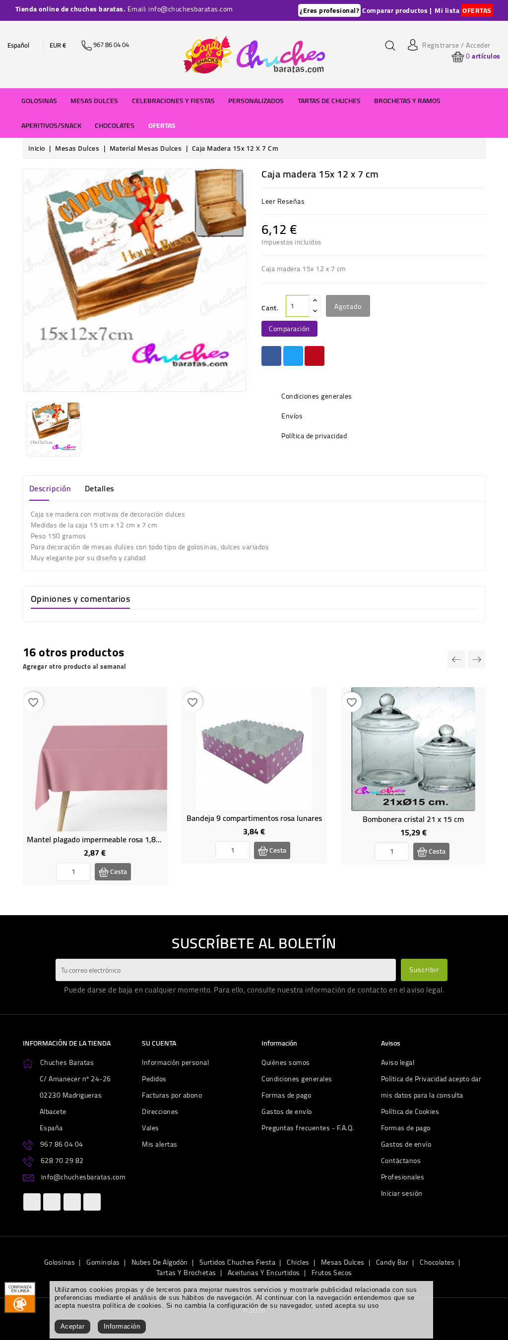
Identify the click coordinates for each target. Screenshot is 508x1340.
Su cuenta (159, 1043)
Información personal (175, 1062)
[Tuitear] (293, 356)
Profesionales (403, 1176)
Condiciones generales (296, 1078)
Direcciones (160, 1111)
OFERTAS (477, 10)
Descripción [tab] (50, 488)
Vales (150, 1127)
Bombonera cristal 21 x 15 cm (413, 819)
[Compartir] (271, 356)
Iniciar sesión (402, 1193)
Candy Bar (392, 1262)
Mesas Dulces (343, 1262)
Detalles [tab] (99, 488)
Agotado (348, 306)
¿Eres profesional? (329, 10)
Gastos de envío (286, 1111)
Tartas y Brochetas (186, 1272)
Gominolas (103, 1262)
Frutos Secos (332, 1272)
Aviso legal (398, 1062)
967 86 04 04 (61, 1144)
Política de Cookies (410, 1111)
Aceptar (73, 1326)
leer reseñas (283, 201)
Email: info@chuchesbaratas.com (180, 8)
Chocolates (437, 1262)
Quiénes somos (285, 1062)
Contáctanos (401, 1160)
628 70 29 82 (62, 1160)
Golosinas (59, 1262)
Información (122, 1326)
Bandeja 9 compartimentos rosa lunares (254, 818)
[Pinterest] (314, 356)
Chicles (298, 1262)
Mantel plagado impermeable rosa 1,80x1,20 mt (108, 839)
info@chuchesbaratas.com (83, 1176)
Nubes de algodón (159, 1262)
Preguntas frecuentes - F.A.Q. (307, 1127)
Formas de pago (286, 1095)
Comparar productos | (397, 10)
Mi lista (447, 10)
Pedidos (154, 1078)
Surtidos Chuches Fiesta (237, 1262)
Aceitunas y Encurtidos (264, 1272)
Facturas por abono (172, 1095)
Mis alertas (160, 1144)
